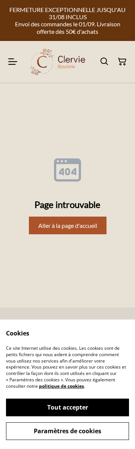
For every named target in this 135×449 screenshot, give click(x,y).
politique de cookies (61, 386)
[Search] (104, 61)
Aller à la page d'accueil (67, 225)
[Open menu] (13, 61)
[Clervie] (57, 62)
